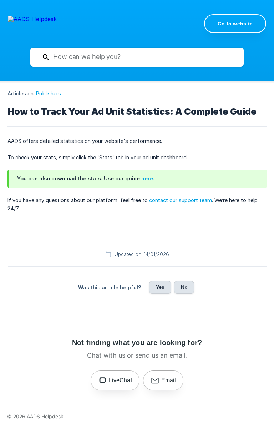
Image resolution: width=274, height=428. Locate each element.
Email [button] (168, 380)
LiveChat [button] (120, 380)
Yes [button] (160, 287)
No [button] (184, 287)
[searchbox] (137, 57)
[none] (32, 23)
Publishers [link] (48, 93)
